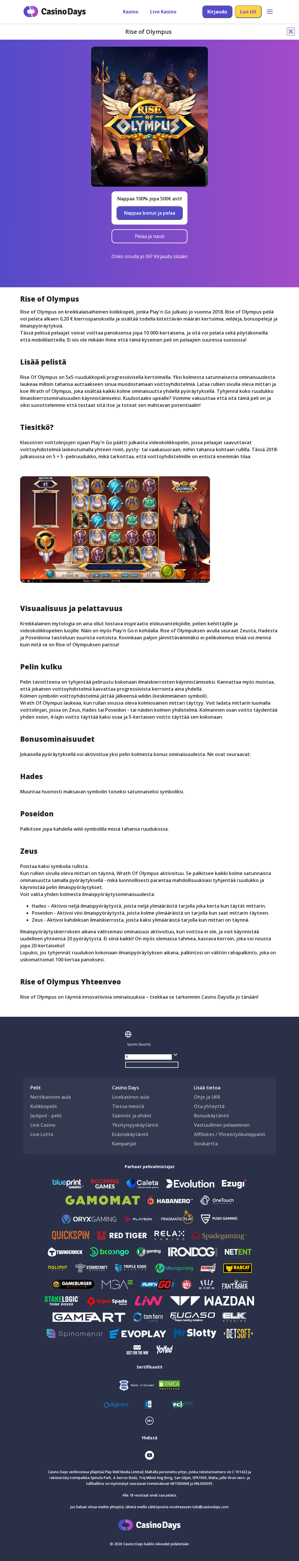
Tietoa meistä (128, 1106)
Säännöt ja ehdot (132, 1115)
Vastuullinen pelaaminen (222, 1125)
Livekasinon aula (130, 1097)
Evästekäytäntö (130, 1134)
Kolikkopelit (43, 1106)
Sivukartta (206, 1143)
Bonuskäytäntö (211, 1115)
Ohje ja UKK (207, 1097)
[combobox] (152, 1044)
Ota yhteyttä (209, 1106)
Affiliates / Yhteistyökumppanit (229, 1134)
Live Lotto (41, 1134)
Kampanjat (124, 1143)
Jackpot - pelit (46, 1115)
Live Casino (42, 1125)
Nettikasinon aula (50, 1097)
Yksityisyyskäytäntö (135, 1125)
